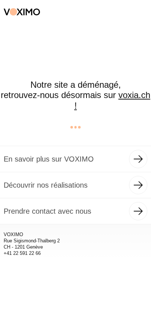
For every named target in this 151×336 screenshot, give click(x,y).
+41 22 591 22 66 (22, 253)
